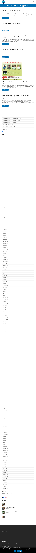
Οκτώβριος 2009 (5, 456)
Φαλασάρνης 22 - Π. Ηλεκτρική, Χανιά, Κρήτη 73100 (12, 543)
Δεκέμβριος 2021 (5, 215)
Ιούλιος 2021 (4, 221)
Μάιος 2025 (4, 152)
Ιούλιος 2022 (4, 203)
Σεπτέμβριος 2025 (5, 148)
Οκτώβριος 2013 (5, 359)
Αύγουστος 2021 (5, 219)
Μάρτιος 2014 (5, 349)
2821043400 (6, 544)
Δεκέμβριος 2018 (5, 261)
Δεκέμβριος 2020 (5, 227)
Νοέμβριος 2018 (5, 263)
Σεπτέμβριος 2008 (5, 482)
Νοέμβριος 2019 (5, 245)
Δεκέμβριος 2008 (5, 476)
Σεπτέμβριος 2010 (5, 434)
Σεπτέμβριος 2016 (5, 303)
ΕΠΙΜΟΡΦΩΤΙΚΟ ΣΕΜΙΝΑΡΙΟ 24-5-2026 (8, 124)
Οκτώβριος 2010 (5, 432)
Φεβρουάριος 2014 (5, 351)
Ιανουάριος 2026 (5, 144)
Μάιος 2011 (4, 418)
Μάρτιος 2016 (5, 315)
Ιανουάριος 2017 (5, 299)
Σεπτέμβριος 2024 (5, 158)
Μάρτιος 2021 (5, 225)
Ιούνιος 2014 (4, 343)
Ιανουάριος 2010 (5, 450)
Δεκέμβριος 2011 (5, 404)
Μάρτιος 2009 (5, 470)
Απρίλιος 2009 (5, 468)
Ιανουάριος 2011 (5, 426)
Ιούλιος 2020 (4, 233)
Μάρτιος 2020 (5, 239)
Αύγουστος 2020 (5, 231)
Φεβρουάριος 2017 (5, 297)
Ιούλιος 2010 (4, 438)
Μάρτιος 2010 (5, 446)
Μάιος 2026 (4, 136)
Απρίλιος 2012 (5, 396)
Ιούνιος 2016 (4, 309)
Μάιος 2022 (4, 207)
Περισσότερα (19, 551)
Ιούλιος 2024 (4, 162)
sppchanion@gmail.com (7, 546)
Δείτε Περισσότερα (5, 30)
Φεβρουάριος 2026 (5, 142)
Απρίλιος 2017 (5, 293)
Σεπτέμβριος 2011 (5, 410)
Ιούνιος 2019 (4, 253)
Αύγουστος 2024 (5, 160)
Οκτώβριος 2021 (5, 217)
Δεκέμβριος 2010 (5, 428)
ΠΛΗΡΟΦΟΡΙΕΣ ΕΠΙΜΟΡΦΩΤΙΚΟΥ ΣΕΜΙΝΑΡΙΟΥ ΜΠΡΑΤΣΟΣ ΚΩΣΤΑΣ (12, 120)
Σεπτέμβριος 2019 (5, 249)
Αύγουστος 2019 (5, 251)
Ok (15, 551)
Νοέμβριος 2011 (5, 406)
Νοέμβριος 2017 (5, 281)
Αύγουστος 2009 (5, 460)
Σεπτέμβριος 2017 (5, 285)
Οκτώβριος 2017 (5, 283)
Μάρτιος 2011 (5, 422)
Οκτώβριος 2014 (5, 337)
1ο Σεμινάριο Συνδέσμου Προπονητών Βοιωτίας (15, 82)
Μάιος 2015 (4, 325)
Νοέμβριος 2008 (5, 478)
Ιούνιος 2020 (4, 235)
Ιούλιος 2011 (4, 414)
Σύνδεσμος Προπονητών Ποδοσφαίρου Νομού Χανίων (12, 547)
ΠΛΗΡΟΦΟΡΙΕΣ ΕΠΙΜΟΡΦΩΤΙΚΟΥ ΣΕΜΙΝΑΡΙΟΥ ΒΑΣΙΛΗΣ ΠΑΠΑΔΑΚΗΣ (12, 118)
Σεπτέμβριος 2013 (5, 361)
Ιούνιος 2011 (4, 416)
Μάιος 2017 (4, 291)
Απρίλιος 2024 (5, 166)
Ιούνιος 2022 (4, 205)
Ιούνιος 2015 (4, 323)
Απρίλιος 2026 (5, 138)
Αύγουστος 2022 (5, 201)
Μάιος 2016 (4, 311)
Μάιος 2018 (4, 271)
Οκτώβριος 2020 (5, 229)
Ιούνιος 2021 (4, 223)
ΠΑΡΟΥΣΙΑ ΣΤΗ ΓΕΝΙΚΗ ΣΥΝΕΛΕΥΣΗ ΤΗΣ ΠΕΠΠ (9, 126)
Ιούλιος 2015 (4, 321)
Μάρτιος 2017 (5, 295)
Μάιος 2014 (4, 345)
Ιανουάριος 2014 (5, 353)
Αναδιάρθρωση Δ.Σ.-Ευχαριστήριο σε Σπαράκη (14, 36)
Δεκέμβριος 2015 (5, 319)
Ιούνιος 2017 (4, 289)
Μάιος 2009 (4, 466)
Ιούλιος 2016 (4, 307)
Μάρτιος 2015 (5, 329)
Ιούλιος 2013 (4, 365)
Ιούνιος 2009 (4, 464)
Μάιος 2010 (4, 442)
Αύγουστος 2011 (5, 412)
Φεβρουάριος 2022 (5, 211)
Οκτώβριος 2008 (5, 480)
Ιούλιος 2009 (4, 462)
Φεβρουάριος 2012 (5, 400)
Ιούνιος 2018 (4, 269)
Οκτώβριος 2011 (5, 408)
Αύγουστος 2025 (5, 150)
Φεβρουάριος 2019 (5, 259)
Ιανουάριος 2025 (5, 156)
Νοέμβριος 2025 (5, 146)
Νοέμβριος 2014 (5, 335)
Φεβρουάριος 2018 (5, 277)
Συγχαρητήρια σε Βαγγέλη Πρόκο (11, 10)
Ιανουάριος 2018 (5, 279)
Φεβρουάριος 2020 (5, 241)
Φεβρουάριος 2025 (5, 154)
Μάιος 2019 (4, 255)
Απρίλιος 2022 (5, 209)
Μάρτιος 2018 (5, 275)
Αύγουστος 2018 (5, 267)
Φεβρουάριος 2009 (5, 472)
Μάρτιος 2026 (5, 140)
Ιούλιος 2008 (4, 486)
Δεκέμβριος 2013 (5, 355)
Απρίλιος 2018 (5, 273)
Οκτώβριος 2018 (5, 265)
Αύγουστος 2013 (5, 363)
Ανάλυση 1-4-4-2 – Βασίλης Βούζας (11, 23)
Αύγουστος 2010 (5, 436)
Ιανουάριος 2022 (5, 213)
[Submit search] (33, 113)
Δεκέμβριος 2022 (5, 197)
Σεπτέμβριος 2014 (5, 339)
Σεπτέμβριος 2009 (5, 458)
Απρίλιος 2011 (5, 420)
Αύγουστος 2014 (5, 341)
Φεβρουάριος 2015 (5, 331)
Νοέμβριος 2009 (5, 454)
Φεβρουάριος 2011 (5, 424)
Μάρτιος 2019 (5, 257)
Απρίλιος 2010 (5, 444)
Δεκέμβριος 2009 (5, 452)
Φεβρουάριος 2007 (5, 488)
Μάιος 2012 (4, 394)
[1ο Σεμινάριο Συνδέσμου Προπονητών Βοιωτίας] (12, 70)
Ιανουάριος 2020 (5, 243)
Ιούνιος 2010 (4, 440)
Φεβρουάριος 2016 (5, 317)
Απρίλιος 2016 (5, 313)
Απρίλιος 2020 (5, 237)
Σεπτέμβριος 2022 (5, 199)
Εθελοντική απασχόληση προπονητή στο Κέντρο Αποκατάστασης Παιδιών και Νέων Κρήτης (15, 95)
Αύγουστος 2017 (5, 287)
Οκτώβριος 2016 (5, 301)
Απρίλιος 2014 (5, 347)
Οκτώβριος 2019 (5, 247)
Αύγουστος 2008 (5, 484)
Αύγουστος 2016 (5, 305)
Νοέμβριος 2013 (5, 357)
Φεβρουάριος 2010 (5, 448)
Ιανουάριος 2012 (5, 402)
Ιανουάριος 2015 (5, 333)
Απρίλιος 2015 (5, 327)
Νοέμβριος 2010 (5, 430)
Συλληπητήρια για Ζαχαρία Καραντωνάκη (13, 49)
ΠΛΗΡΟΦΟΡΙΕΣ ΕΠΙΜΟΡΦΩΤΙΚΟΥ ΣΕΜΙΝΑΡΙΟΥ (9, 122)
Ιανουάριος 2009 (5, 474)
